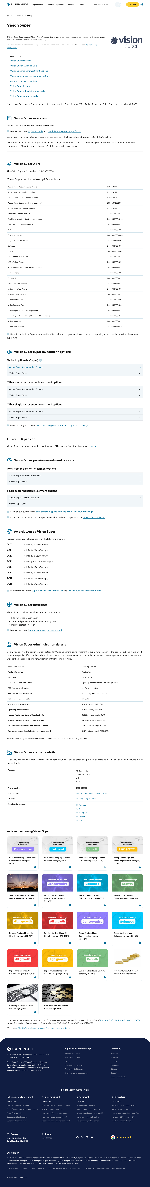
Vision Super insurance (21, 86)
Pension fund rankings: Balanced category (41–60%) (91, 897)
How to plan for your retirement (54, 1113)
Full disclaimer (12, 1168)
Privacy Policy (75, 1168)
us (118, 1065)
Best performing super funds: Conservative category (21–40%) (22, 860)
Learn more (93, 446)
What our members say (74, 1065)
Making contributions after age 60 (90, 1113)
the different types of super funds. (64, 131)
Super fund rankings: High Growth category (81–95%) (56, 972)
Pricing (67, 1061)
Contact (114, 1065)
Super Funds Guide (118, 1077)
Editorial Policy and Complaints (97, 1168)
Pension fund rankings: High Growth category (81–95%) (21, 934)
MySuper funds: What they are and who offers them (126, 972)
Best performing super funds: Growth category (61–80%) (92, 859)
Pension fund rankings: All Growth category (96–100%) (56, 934)
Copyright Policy (118, 1168)
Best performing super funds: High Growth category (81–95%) (127, 860)
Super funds (16, 16)
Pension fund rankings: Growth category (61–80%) (126, 897)
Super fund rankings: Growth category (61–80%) (92, 972)
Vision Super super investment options (29, 71)
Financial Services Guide (57, 1168)
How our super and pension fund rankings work (56, 1007)
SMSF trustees (118, 1097)
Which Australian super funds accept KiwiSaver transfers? (22, 897)
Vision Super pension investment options (30, 76)
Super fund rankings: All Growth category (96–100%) (21, 972)
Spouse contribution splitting (18, 1117)
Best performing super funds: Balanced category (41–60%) (57, 859)
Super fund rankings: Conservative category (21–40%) (89, 936)
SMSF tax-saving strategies (122, 1121)
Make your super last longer (88, 1121)
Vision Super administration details (27, 91)
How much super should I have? (54, 1117)
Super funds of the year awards (47, 590)
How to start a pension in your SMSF (126, 1113)
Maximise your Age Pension (88, 1117)
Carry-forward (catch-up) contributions (22, 1109)
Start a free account (72, 1057)
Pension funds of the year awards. (84, 590)
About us (114, 1053)
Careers (114, 1061)
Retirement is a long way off (20, 1097)
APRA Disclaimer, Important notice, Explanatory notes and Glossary (43, 1028)
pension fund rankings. (94, 517)
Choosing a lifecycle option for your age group (21, 1007)
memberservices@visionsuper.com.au (91, 793)
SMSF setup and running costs (124, 1105)
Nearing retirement (51, 1097)
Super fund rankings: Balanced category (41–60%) (126, 934)
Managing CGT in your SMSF (123, 1117)
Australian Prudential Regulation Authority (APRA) (120, 1020)
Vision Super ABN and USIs (23, 65)
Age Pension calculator (86, 1105)
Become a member (72, 1053)
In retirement (83, 1097)
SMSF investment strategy (122, 1109)
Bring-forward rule (14, 1113)
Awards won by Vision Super (24, 81)
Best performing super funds (18, 1105)
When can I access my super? (53, 1109)
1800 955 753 (47, 1138)
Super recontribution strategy (88, 1109)
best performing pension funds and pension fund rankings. (64, 511)
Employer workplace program (76, 1073)
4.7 (118, 1137)
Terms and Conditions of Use (33, 1168)
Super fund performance (16, 1121)
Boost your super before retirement (56, 1121)
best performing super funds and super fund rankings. (62, 425)
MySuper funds (35, 131)
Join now (132, 4)
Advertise (114, 1057)
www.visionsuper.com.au (86, 799)
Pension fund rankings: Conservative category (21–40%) (54, 898)
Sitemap (114, 1069)
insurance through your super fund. (45, 630)
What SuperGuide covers (74, 1069)
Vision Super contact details (24, 96)
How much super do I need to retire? (56, 1105)
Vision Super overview (21, 60)
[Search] (117, 4)
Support (114, 1073)
